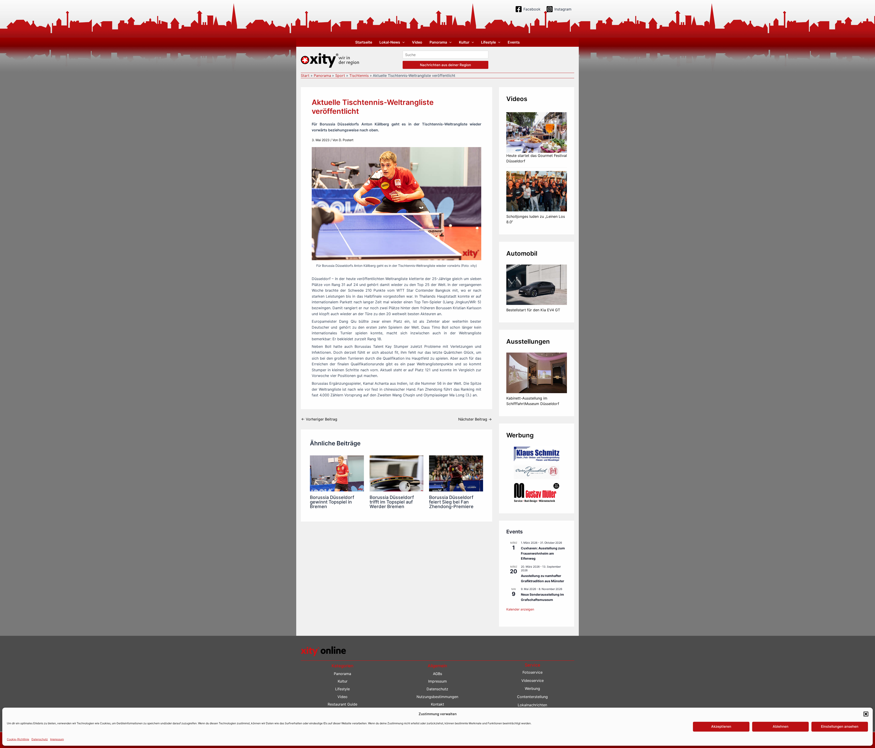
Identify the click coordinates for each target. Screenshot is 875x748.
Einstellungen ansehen (839, 726)
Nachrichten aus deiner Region (445, 65)
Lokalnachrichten (532, 705)
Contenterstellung (532, 696)
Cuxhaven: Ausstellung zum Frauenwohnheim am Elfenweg (543, 553)
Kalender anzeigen (520, 609)
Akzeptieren (721, 726)
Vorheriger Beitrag (319, 419)
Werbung (532, 688)
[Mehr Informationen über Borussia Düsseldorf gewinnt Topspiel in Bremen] (337, 473)
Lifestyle (488, 42)
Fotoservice (532, 672)
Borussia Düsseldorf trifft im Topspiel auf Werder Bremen (392, 502)
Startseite (363, 42)
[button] (866, 714)
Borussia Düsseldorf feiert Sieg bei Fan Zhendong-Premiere (451, 502)
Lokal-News (389, 42)
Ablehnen (780, 726)
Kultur (464, 42)
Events (514, 42)
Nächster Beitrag (475, 419)
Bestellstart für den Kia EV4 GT (533, 310)
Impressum (57, 739)
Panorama (438, 42)
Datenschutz (39, 739)
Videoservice (532, 680)
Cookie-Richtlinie (18, 739)
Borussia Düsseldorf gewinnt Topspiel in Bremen (332, 502)
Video (417, 42)
